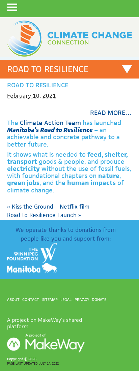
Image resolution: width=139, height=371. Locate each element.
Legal (66, 299)
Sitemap (50, 299)
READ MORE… (111, 113)
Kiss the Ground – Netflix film (48, 206)
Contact (30, 299)
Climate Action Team (50, 123)
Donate (99, 299)
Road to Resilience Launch (44, 215)
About (13, 299)
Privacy (82, 299)
